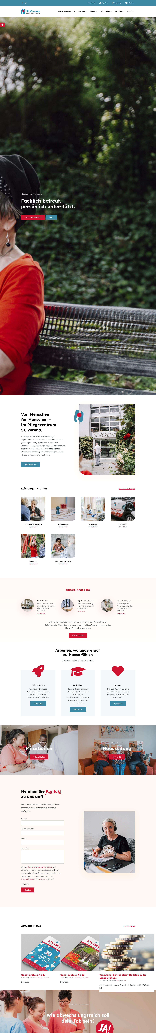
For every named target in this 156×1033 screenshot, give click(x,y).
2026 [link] (48, 977)
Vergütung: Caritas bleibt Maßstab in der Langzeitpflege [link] (127, 949)
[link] (2, 25)
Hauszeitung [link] (39, 977)
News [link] (117, 980)
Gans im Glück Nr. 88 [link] (88, 951)
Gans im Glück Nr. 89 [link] (49, 951)
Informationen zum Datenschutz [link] (39, 867)
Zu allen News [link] (129, 926)
